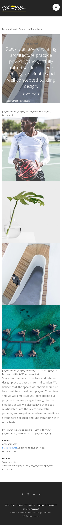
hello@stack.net (9, 447)
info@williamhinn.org (31, 516)
